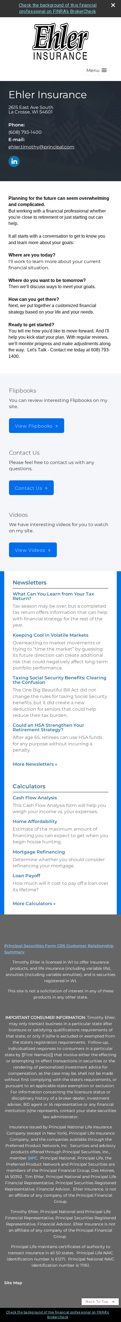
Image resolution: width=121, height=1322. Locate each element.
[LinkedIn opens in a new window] (14, 162)
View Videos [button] (30, 550)
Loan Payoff (26, 875)
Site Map (13, 1282)
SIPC (32, 1158)
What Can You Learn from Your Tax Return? (53, 596)
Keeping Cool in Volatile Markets (50, 635)
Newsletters (29, 582)
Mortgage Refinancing (39, 852)
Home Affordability (35, 821)
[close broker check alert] (113, 5)
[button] (96, 70)
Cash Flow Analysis (35, 797)
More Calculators (34, 903)
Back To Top (97, 1301)
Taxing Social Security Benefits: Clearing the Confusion (59, 680)
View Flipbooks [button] (34, 426)
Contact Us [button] (28, 488)
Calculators (29, 786)
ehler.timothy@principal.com (41, 147)
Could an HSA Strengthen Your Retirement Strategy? (48, 727)
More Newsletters (35, 764)
